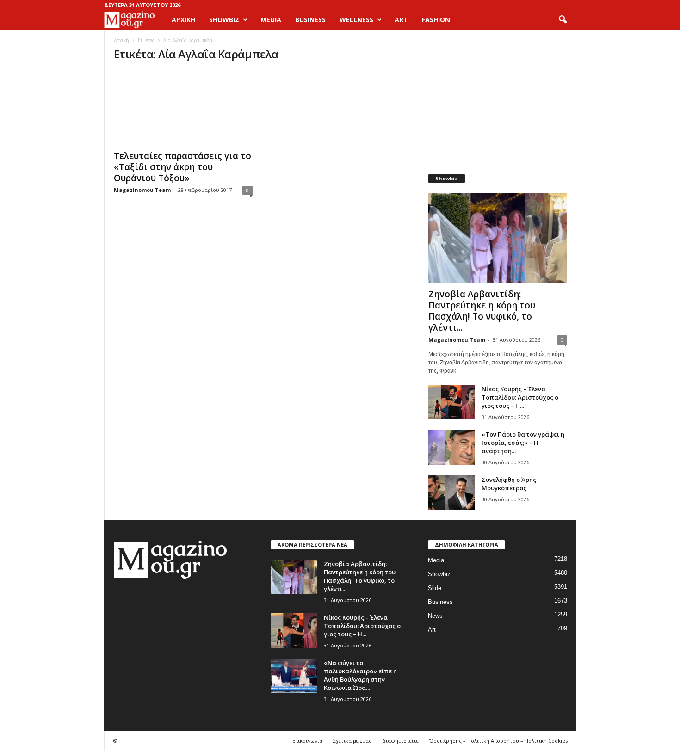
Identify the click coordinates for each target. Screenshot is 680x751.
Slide (434, 588)
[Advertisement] (497, 97)
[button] (562, 20)
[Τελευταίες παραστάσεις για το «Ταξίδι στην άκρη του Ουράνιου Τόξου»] (183, 108)
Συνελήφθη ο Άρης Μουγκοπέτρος (509, 483)
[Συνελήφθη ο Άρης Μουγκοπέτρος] (451, 492)
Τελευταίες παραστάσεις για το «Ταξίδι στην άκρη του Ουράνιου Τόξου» (182, 167)
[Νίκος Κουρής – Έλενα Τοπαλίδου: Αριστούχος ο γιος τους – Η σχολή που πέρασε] (451, 402)
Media (436, 560)
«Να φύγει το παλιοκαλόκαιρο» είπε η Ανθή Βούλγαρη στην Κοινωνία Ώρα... (360, 675)
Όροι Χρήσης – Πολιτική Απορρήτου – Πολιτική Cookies (498, 740)
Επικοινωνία (307, 740)
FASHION (436, 19)
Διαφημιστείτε (400, 740)
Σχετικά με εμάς (352, 740)
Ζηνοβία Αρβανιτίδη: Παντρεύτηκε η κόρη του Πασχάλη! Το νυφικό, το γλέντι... (481, 310)
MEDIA (270, 19)
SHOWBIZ (224, 19)
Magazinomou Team (142, 189)
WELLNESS (356, 19)
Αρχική (183, 19)
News (435, 615)
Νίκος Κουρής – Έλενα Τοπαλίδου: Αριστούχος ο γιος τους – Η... (520, 397)
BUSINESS (310, 19)
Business (440, 601)
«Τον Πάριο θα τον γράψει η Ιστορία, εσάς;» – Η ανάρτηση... (523, 442)
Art (432, 629)
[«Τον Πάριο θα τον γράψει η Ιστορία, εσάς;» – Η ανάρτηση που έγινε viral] (451, 447)
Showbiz (439, 574)
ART (401, 19)
